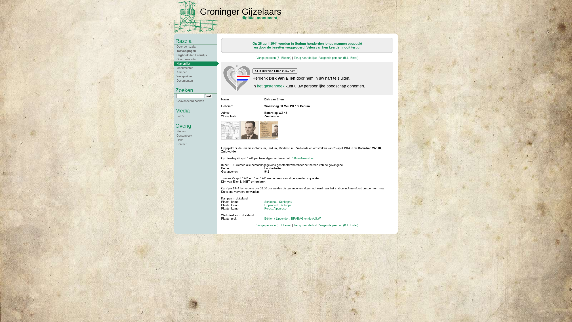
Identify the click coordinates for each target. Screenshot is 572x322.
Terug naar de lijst (305, 57)
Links (180, 140)
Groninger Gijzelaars (240, 12)
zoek (209, 96)
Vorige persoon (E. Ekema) (274, 57)
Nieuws (181, 131)
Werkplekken (185, 76)
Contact (182, 144)
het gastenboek (270, 86)
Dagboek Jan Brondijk (192, 55)
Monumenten (185, 68)
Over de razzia (186, 46)
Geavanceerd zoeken (190, 101)
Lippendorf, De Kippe (277, 205)
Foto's (180, 116)
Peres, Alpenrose (275, 208)
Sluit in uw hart (275, 71)
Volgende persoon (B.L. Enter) (338, 57)
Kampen (182, 72)
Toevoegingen (186, 51)
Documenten (185, 80)
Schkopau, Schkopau (278, 201)
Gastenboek (184, 135)
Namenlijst (183, 63)
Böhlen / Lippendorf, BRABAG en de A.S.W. (292, 218)
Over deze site (186, 59)
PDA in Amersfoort (303, 158)
